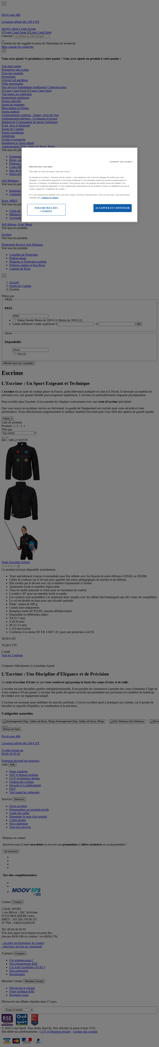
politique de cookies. (50, 198)
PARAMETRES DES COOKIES (46, 210)
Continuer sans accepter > (122, 162)
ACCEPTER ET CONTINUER (112, 208)
